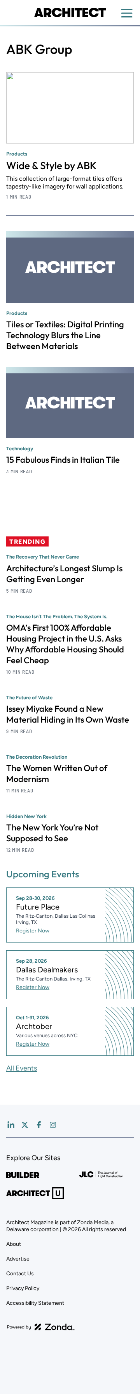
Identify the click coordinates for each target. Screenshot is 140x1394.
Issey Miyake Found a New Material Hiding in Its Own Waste (67, 714)
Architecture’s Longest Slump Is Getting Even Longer (64, 574)
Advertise (18, 1259)
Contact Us (20, 1273)
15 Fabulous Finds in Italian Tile (63, 459)
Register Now (32, 930)
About (13, 1244)
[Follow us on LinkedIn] (11, 1124)
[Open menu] (127, 13)
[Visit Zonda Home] (40, 1327)
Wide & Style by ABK (51, 165)
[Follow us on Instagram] (53, 1124)
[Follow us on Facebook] (39, 1124)
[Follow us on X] (25, 1124)
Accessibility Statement (35, 1303)
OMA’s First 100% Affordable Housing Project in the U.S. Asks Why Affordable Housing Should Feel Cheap (65, 644)
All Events (21, 1068)
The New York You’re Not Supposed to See (52, 833)
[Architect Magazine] (69, 12)
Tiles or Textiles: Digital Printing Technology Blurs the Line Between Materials (65, 335)
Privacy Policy (22, 1288)
